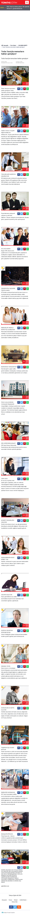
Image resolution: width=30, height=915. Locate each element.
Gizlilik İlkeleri (23, 900)
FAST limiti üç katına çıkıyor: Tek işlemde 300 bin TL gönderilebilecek (18, 7)
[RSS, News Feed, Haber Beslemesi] (19, 907)
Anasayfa (4, 900)
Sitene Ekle (14, 902)
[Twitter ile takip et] (15, 907)
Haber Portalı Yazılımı (9, 912)
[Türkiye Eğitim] (9, 2)
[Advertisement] (15, 26)
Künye (10, 900)
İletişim (16, 900)
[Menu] (27, 2)
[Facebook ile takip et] (11, 907)
